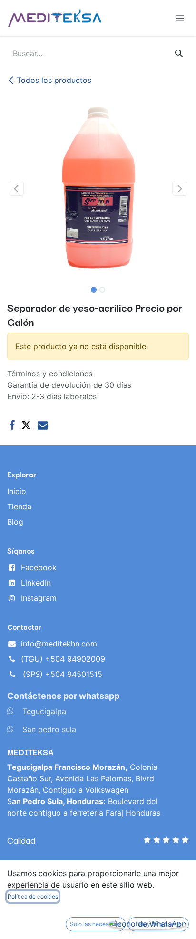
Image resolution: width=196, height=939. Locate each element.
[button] (16, 188)
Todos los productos (54, 80)
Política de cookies (33, 896)
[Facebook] (12, 425)
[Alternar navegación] (180, 18)
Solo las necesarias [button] (95, 924)
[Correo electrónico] (43, 425)
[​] (10, 711)
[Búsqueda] (179, 53)
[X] (26, 425)
